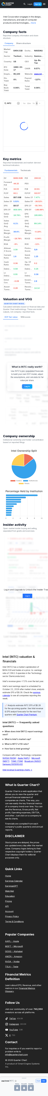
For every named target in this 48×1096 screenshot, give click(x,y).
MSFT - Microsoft (14, 946)
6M (16, 543)
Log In (30, 4)
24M (30, 543)
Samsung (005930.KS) (13, 764)
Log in (27, 386)
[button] (24, 1078)
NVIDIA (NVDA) (9, 758)
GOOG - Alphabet (14, 951)
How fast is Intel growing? (17, 749)
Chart (38, 1081)
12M (23, 543)
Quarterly (21, 587)
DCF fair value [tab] (11, 317)
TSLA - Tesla (11, 966)
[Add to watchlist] (15, 1081)
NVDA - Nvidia (12, 961)
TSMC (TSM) (17, 761)
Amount (11, 592)
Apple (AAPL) (24, 758)
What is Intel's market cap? (18, 739)
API (7, 906)
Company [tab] (9, 43)
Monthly (11, 587)
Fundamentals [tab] (11, 170)
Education (10, 896)
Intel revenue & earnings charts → (17, 770)
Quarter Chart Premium (27, 714)
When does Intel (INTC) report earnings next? (23, 733)
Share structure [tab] (23, 43)
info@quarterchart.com (16, 1054)
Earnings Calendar (14, 881)
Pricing (8, 901)
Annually (32, 587)
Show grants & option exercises (25, 633)
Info (43, 1081)
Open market (38, 636)
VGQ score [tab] (25, 317)
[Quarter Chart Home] (8, 4)
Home (8, 876)
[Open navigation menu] (44, 4)
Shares (20, 592)
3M (10, 543)
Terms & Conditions (14, 921)
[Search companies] (24, 4)
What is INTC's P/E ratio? (17, 744)
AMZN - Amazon (13, 956)
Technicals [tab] (25, 170)
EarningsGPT (11, 886)
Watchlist (9, 891)
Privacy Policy (12, 916)
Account (9, 911)
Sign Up (38, 4)
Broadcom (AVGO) (32, 761)
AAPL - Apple (12, 941)
